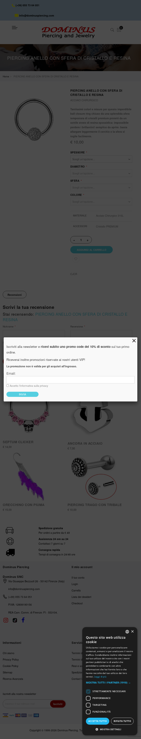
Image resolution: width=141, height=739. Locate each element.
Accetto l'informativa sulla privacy (29, 386)
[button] (110, 682)
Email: (11, 373)
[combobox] (127, 632)
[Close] (134, 340)
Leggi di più (100, 676)
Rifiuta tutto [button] (122, 721)
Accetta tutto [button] (97, 721)
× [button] (132, 631)
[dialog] (109, 681)
